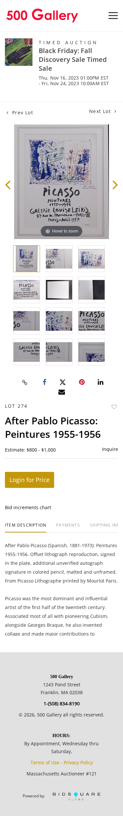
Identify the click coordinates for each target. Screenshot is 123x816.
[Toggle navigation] (113, 15)
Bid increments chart (28, 507)
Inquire (110, 449)
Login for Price (30, 480)
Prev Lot (21, 112)
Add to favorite (114, 407)
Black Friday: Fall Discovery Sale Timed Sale (73, 59)
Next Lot (101, 111)
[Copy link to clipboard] (25, 382)
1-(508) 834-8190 (62, 703)
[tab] (25, 527)
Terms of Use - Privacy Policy (62, 762)
